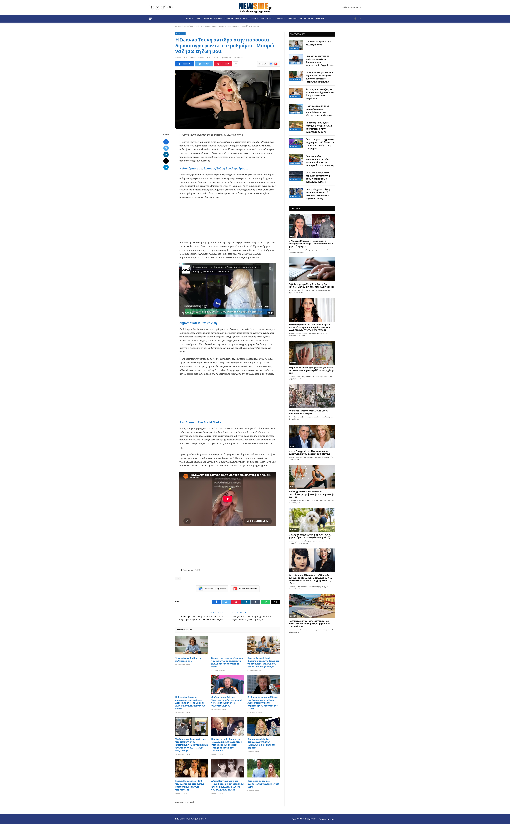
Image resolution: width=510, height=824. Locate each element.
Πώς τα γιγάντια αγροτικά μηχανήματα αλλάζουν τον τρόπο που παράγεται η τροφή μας (320, 144)
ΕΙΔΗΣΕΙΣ (320, 18)
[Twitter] (166, 148)
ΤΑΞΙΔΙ (238, 18)
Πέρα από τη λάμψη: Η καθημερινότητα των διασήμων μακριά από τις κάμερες (261, 743)
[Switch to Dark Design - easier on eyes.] (355, 18)
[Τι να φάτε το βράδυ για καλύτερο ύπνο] (191, 645)
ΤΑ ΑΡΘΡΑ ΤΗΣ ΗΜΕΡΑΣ (304, 819)
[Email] (166, 160)
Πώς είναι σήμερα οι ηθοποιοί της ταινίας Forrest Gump (263, 784)
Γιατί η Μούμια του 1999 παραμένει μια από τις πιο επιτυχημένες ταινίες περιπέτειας (189, 785)
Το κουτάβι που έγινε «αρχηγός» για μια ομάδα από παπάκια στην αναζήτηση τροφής (319, 127)
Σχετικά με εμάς (327, 819)
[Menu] (150, 19)
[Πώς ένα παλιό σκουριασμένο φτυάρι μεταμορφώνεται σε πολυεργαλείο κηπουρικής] (296, 159)
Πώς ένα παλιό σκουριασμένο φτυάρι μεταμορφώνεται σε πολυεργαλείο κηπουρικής (320, 161)
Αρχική (177, 26)
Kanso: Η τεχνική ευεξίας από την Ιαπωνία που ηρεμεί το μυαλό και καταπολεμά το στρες (227, 662)
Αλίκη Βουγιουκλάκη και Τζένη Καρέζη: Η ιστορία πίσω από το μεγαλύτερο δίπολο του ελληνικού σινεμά (227, 785)
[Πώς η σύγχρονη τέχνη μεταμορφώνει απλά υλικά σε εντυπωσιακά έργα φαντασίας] (296, 193)
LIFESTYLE (228, 18)
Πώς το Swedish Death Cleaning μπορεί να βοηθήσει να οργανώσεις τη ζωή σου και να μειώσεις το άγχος (263, 662)
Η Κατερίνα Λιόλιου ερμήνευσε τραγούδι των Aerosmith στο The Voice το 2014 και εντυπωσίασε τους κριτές (190, 703)
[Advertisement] (227, 221)
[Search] (359, 19)
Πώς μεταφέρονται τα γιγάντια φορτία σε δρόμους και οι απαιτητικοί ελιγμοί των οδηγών (319, 61)
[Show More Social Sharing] (235, 63)
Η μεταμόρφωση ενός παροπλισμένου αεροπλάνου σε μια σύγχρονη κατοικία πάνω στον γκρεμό (319, 111)
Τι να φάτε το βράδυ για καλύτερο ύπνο (188, 659)
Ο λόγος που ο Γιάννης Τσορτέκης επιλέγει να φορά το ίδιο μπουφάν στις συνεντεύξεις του (226, 701)
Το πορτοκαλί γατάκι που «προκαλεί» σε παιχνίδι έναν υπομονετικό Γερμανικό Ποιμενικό (319, 77)
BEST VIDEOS (295, 63)
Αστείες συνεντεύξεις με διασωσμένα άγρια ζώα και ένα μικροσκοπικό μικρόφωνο (320, 94)
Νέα (178, 578)
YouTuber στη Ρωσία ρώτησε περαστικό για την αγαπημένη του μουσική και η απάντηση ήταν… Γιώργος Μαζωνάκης (191, 745)
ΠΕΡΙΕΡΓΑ (218, 18)
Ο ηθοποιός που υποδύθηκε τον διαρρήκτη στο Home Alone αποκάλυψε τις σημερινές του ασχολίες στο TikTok (262, 703)
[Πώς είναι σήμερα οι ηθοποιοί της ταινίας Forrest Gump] (263, 768)
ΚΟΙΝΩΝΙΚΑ (280, 18)
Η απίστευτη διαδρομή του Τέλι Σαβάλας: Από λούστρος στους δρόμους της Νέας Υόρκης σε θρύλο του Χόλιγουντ (226, 745)
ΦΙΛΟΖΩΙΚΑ (292, 18)
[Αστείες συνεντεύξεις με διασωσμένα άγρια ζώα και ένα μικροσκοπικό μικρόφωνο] (296, 93)
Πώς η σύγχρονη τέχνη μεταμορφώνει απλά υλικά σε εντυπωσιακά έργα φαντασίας (318, 194)
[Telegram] (166, 167)
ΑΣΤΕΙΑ (254, 18)
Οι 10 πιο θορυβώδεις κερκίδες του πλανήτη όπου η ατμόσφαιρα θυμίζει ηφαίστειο (318, 177)
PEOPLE (246, 18)
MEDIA (270, 18)
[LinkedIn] (166, 154)
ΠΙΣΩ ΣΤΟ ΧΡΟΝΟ (306, 18)
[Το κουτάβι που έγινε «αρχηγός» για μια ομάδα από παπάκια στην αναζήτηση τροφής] (296, 126)
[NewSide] (255, 7)
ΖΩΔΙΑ (262, 18)
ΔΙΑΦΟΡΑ (208, 18)
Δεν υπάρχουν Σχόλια (223, 57)
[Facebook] (166, 141)
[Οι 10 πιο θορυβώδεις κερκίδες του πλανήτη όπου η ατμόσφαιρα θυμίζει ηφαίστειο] (296, 176)
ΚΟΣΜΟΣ (198, 18)
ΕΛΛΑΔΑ (189, 18)
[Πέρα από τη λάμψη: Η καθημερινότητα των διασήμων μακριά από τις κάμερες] (263, 726)
